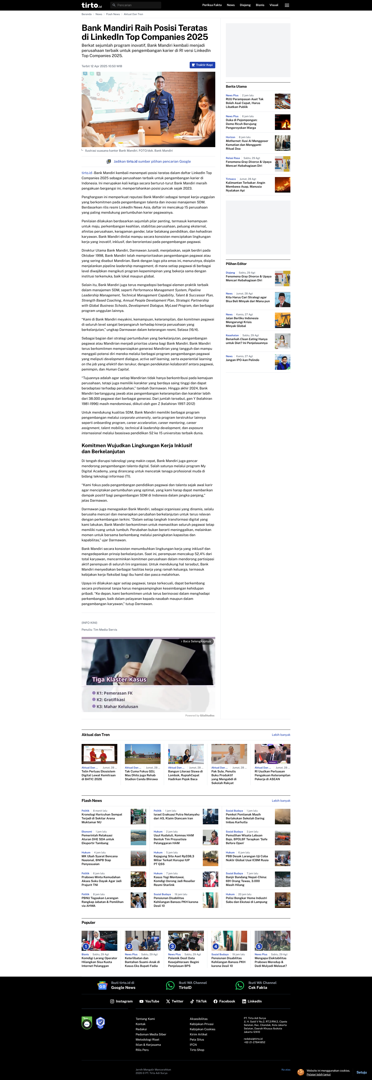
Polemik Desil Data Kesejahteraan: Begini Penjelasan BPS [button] (183, 962)
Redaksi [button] (141, 1029)
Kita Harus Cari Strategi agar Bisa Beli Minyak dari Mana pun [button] (248, 299)
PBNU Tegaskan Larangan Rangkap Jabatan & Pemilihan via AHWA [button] (103, 902)
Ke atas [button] (286, 1069)
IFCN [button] (193, 1045)
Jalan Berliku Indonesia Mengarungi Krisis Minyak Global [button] (242, 322)
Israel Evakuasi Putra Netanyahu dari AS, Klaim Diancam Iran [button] (177, 816)
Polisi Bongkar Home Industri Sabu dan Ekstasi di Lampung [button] (246, 900)
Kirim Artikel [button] (199, 1034)
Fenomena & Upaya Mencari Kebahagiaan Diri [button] (248, 164)
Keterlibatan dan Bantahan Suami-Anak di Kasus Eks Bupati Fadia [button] (142, 962)
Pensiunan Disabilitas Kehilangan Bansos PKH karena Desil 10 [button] (176, 902)
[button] (92, 5)
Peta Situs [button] (197, 1039)
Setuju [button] (361, 1072)
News (99, 14)
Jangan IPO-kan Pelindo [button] (242, 360)
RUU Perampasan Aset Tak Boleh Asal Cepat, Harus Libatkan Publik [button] (245, 103)
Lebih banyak (281, 801)
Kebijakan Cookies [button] (202, 1029)
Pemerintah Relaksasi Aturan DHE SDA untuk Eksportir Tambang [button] (98, 839)
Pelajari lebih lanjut (319, 1074)
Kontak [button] (141, 1024)
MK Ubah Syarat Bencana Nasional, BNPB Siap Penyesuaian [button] (100, 860)
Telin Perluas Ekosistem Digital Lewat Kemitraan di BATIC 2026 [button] (99, 775)
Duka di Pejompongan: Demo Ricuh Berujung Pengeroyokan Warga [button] (241, 124)
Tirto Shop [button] (197, 1050)
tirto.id (87, 173)
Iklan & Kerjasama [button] (148, 1045)
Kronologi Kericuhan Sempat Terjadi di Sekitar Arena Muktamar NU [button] (102, 818)
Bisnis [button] (260, 5)
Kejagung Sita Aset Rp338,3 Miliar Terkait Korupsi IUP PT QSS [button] (174, 860)
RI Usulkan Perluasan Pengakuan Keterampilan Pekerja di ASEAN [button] (272, 775)
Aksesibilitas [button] (199, 1019)
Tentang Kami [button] (145, 1019)
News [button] (231, 5)
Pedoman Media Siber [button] (151, 1034)
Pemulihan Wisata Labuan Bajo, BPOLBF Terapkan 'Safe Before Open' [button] (246, 839)
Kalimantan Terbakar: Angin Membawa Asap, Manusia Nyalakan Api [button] (245, 186)
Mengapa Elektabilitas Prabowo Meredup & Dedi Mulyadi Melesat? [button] (271, 962)
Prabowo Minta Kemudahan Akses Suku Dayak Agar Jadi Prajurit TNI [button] (102, 881)
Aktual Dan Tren (133, 14)
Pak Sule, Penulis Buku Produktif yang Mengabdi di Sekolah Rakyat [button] (223, 777)
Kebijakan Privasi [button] (202, 1024)
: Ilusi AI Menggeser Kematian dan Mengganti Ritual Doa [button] (247, 145)
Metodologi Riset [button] (147, 1039)
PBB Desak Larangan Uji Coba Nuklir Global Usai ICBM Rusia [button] (247, 858)
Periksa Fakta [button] (212, 5)
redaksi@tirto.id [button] (253, 1038)
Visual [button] (274, 5)
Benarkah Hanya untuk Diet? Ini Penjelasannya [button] (247, 341)
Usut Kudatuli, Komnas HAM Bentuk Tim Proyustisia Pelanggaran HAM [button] (174, 839)
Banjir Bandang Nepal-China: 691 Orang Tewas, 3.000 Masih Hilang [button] (246, 881)
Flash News (113, 14)
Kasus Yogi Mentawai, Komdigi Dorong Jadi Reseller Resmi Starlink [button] (174, 881)
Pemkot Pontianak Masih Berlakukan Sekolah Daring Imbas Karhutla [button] (245, 818)
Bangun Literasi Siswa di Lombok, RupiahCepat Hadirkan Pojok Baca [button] (185, 775)
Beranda (87, 14)
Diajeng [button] (245, 5)
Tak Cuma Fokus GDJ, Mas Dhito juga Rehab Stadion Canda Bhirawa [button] (141, 775)
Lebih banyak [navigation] (281, 735)
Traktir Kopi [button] (204, 65)
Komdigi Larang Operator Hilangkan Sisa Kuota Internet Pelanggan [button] (99, 962)
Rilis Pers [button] (142, 1050)
